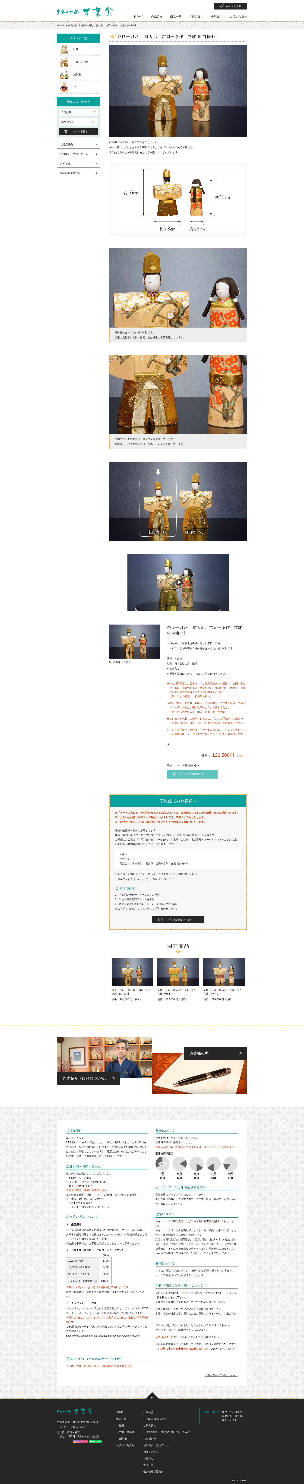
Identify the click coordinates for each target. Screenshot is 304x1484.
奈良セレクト (229, 1420)
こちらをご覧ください (216, 1253)
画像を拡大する (122, 662)
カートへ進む (164, 745)
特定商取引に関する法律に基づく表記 (168, 1432)
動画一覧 (148, 1465)
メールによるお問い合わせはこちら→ (87, 1207)
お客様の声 (149, 1438)
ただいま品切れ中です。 (192, 774)
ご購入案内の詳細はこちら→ (221, 1375)
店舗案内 (216, 16)
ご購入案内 (196, 16)
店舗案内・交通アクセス (74, 154)
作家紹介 (156, 16)
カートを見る (233, 6)
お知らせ (65, 163)
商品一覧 (175, 16)
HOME (138, 16)
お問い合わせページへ (180, 919)
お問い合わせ (238, 16)
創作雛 (77, 74)
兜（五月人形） (128, 1445)
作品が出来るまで (157, 1419)
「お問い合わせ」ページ (149, 839)
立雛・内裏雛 (81, 61)
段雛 (75, 49)
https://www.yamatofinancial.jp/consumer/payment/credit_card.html (103, 1335)
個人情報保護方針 (70, 173)
